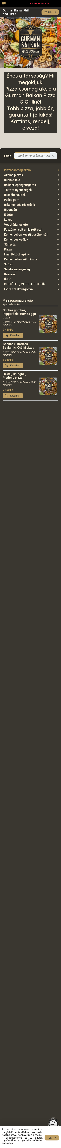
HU (4, 3)
